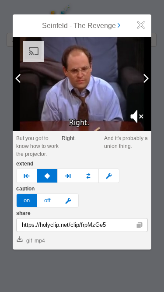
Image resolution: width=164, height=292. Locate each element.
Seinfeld (55, 25)
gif (29, 241)
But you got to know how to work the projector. (37, 146)
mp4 (40, 241)
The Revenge (94, 25)
